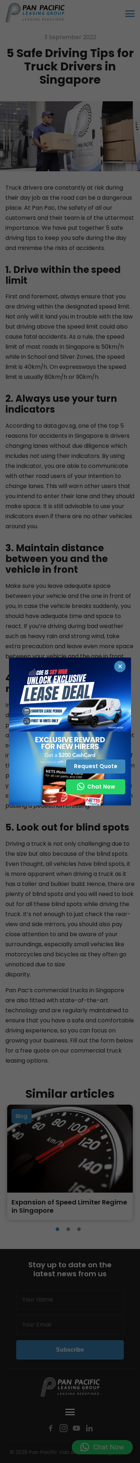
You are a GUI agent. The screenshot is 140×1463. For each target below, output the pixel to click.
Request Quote (95, 766)
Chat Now (101, 786)
